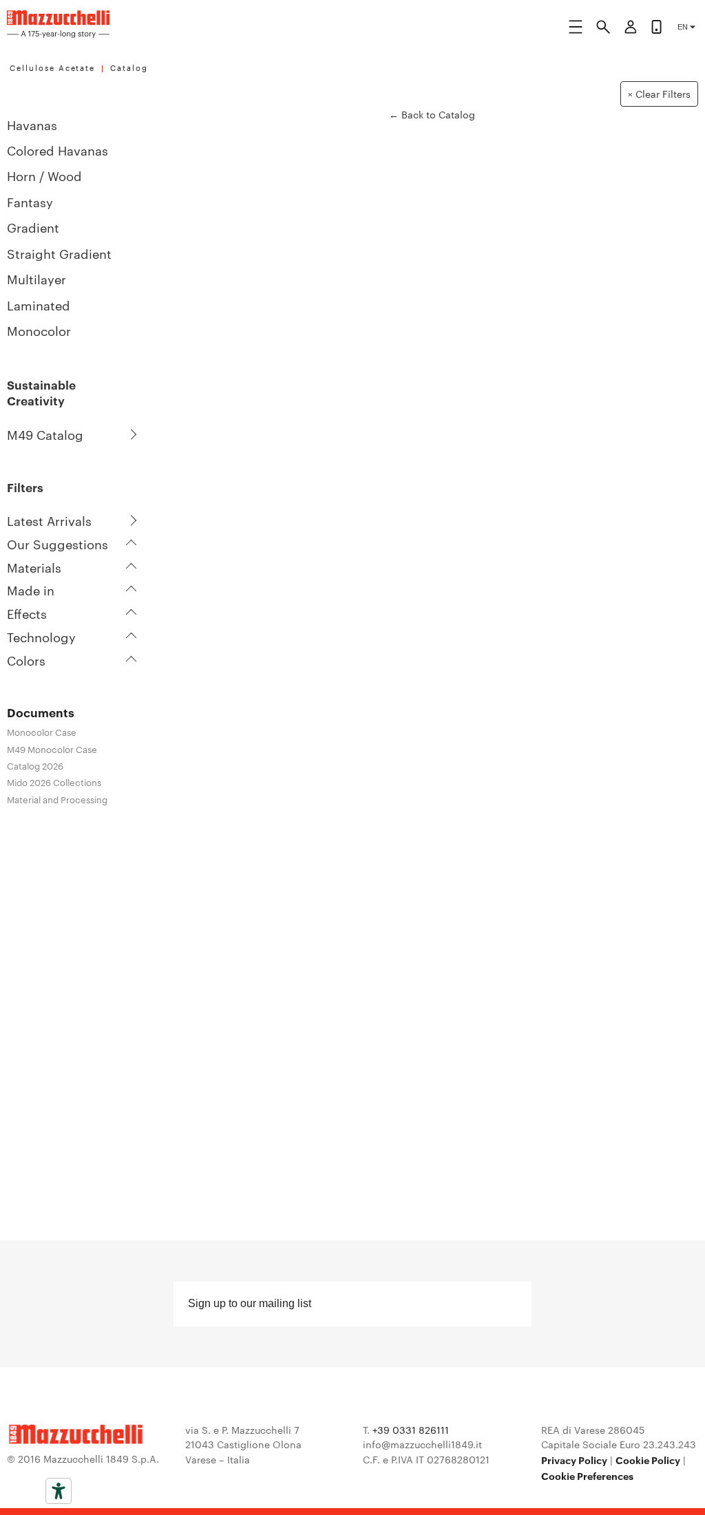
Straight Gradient (59, 253)
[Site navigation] (575, 29)
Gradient (33, 226)
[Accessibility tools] (58, 1491)
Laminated (38, 304)
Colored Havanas (57, 149)
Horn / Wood (44, 175)
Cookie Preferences (587, 1475)
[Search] (603, 29)
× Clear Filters (659, 93)
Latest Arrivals (49, 520)
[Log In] (631, 29)
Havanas (32, 124)
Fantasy (30, 201)
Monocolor (39, 330)
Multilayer (36, 278)
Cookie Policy (647, 1459)
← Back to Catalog (432, 114)
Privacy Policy (574, 1459)
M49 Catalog (45, 434)
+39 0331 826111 (410, 1430)
